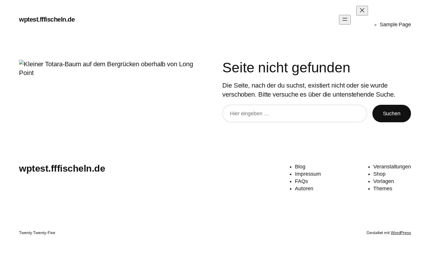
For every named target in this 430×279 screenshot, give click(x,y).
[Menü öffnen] (345, 20)
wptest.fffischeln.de (47, 19)
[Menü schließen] (362, 10)
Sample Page (395, 24)
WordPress (401, 232)
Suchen (391, 113)
